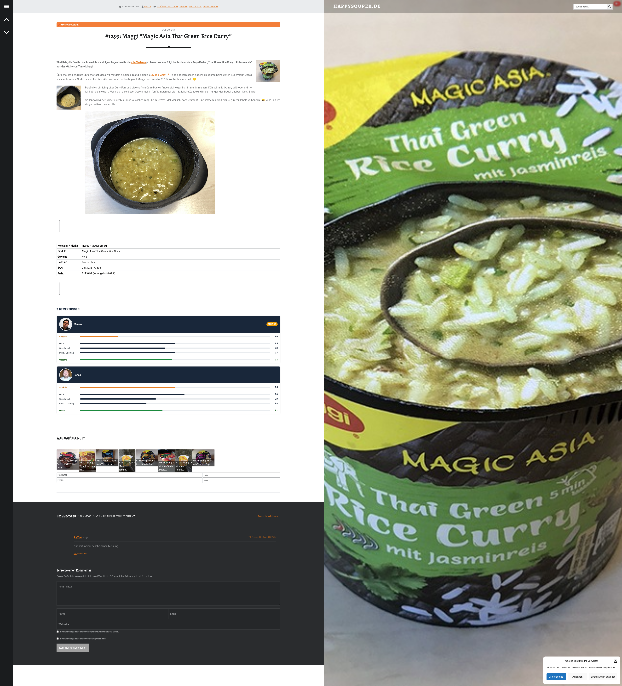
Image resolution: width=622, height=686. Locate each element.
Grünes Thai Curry (168, 6)
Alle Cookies (556, 676)
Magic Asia (196, 6)
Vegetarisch (211, 6)
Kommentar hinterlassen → (269, 516)
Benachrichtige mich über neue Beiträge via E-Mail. (83, 638)
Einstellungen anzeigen (603, 676)
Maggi (184, 6)
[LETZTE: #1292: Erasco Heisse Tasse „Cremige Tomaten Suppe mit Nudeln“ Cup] (6, 32)
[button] (615, 661)
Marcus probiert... (68, 25)
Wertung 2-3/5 (168, 30)
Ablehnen (577, 676)
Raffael (78, 537)
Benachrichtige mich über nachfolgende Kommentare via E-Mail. (89, 631)
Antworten (81, 553)
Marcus (147, 6)
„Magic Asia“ (159, 74)
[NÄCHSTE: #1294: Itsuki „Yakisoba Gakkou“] (6, 19)
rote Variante (138, 62)
